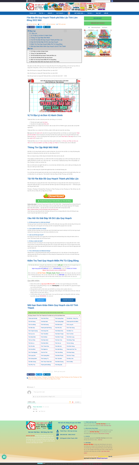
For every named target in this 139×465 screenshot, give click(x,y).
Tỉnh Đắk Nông (58, 349)
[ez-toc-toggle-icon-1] (64, 31)
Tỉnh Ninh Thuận (59, 334)
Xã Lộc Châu (43, 379)
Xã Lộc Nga (50, 379)
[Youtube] (71, 427)
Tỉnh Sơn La (31, 343)
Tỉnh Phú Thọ (31, 364)
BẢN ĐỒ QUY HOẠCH (98, 23)
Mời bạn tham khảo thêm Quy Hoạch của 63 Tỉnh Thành (48, 46)
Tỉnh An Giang (70, 343)
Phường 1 (39, 377)
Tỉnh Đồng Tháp (71, 340)
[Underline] (38, 397)
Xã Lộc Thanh (56, 379)
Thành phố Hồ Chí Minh (72, 321)
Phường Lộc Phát (59, 377)
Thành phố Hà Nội (32, 318)
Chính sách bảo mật (91, 422)
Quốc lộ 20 (39, 133)
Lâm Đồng (33, 377)
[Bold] (34, 397)
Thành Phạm (86, 463)
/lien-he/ (100, 439)
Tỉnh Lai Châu (31, 340)
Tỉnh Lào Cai (31, 334)
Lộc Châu (45, 142)
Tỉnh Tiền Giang (71, 327)
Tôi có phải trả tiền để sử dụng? (37, 228)
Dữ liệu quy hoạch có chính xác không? (39, 222)
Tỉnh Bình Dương (59, 361)
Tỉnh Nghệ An (44, 349)
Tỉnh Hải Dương (45, 324)
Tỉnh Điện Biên (32, 337)
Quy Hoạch (59, 13)
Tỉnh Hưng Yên (44, 330)
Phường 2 (44, 377)
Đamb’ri (40, 142)
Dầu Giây (70, 136)
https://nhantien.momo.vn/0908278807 (56, 270)
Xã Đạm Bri (37, 379)
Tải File (89, 13)
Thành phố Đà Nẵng (46, 364)
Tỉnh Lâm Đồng (59, 352)
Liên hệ (88, 436)
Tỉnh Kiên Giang (71, 346)
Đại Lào (36, 142)
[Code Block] (48, 397)
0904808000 (43, 296)
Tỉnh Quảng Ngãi (59, 321)
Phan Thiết (64, 136)
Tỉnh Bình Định (58, 324)
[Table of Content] (65, 31)
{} (51, 396)
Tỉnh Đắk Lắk (58, 346)
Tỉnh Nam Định (44, 340)
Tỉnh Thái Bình (44, 334)
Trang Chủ (32, 13)
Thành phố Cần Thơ (71, 349)
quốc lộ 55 (32, 138)
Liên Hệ (106, 13)
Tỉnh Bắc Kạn (31, 327)
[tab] (54, 222)
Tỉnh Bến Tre (70, 330)
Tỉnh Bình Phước (59, 355)
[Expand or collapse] (80, 31)
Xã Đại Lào (31, 379)
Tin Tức (41, 13)
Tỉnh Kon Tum (58, 340)
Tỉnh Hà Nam (44, 337)
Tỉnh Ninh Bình (44, 343)
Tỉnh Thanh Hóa (45, 346)
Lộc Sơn (74, 141)
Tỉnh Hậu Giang (70, 352)
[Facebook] (63, 427)
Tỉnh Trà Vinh (70, 334)
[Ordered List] (42, 397)
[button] (54, 201)
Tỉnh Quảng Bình (45, 355)
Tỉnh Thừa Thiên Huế (46, 361)
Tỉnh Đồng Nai (58, 364)
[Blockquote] (46, 397)
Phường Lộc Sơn (68, 377)
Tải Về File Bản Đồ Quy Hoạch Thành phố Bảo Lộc (46, 40)
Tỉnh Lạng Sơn (32, 355)
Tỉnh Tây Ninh (58, 358)
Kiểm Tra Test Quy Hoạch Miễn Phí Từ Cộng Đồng (46, 44)
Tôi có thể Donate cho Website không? (39, 251)
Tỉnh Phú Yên (58, 327)
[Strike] (40, 397)
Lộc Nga (50, 142)
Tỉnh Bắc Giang (32, 361)
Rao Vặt (98, 13)
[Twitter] (67, 427)
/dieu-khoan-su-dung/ (103, 433)
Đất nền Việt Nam (97, 463)
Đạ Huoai (45, 122)
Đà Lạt (34, 136)
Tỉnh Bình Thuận (59, 337)
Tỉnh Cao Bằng (32, 324)
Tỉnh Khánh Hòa (59, 330)
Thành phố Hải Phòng (46, 327)
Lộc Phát (69, 141)
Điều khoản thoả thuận (92, 428)
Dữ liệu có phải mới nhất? (36, 241)
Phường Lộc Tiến (77, 377)
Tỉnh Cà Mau (70, 361)
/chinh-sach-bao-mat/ (105, 425)
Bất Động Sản (79, 13)
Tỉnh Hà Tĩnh (44, 352)
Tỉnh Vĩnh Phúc (45, 318)
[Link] (50, 397)
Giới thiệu (88, 442)
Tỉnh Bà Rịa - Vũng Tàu (72, 318)
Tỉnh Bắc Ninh (44, 321)
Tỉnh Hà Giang (31, 321)
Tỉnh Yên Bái (31, 346)
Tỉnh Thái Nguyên (32, 352)
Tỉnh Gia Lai (58, 343)
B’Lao (64, 141)
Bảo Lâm (46, 124)
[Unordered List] (44, 397)
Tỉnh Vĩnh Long (70, 337)
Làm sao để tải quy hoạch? (36, 235)
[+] (54, 396)
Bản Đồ (50, 13)
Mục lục (34, 33)
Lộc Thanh (55, 142)
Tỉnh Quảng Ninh (32, 358)
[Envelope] (75, 427)
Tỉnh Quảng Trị (45, 358)
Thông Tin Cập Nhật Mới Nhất (40, 38)
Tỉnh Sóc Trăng (70, 355)
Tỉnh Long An (70, 324)
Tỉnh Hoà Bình (31, 349)
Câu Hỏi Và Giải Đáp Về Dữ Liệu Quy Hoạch (44, 42)
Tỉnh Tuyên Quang (33, 330)
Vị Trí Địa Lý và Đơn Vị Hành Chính (41, 35)
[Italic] (36, 397)
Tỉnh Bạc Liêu (70, 358)
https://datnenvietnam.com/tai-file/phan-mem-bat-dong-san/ (43, 209)
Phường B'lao (51, 377)
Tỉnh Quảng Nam (59, 318)
